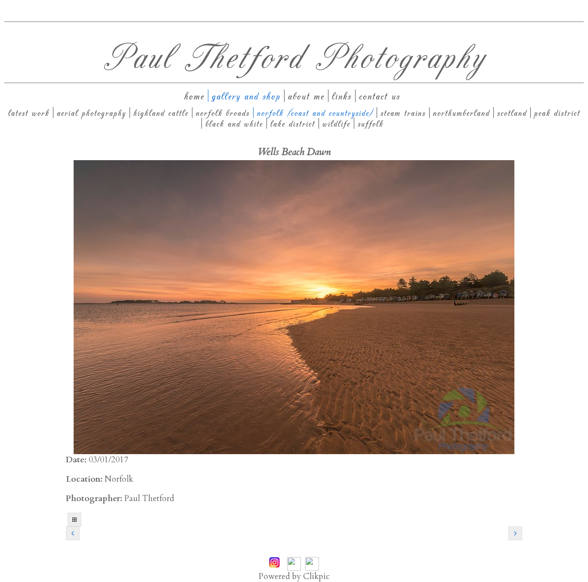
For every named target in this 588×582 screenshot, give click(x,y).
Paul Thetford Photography (294, 55)
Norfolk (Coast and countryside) (315, 112)
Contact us (379, 96)
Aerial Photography (91, 112)
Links (342, 96)
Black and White (234, 123)
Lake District (292, 123)
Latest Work (29, 112)
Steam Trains (403, 112)
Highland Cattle (161, 112)
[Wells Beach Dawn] (294, 307)
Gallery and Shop (246, 96)
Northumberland (461, 112)
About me (306, 96)
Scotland (512, 112)
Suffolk (371, 123)
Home (194, 96)
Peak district (557, 112)
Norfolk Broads (223, 112)
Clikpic (316, 576)
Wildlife (336, 123)
